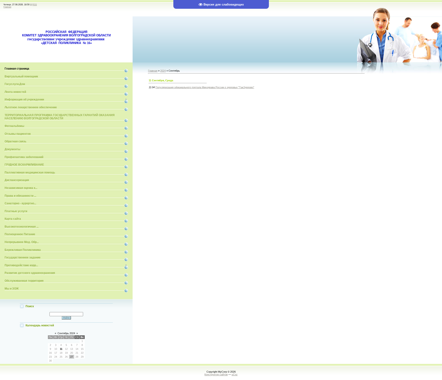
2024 (163, 70)
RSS (34, 4)
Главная (7, 7)
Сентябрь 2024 (66, 333)
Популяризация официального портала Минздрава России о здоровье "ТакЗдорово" (204, 87)
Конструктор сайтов (216, 374)
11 (61, 349)
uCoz (235, 374)
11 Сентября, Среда (161, 80)
